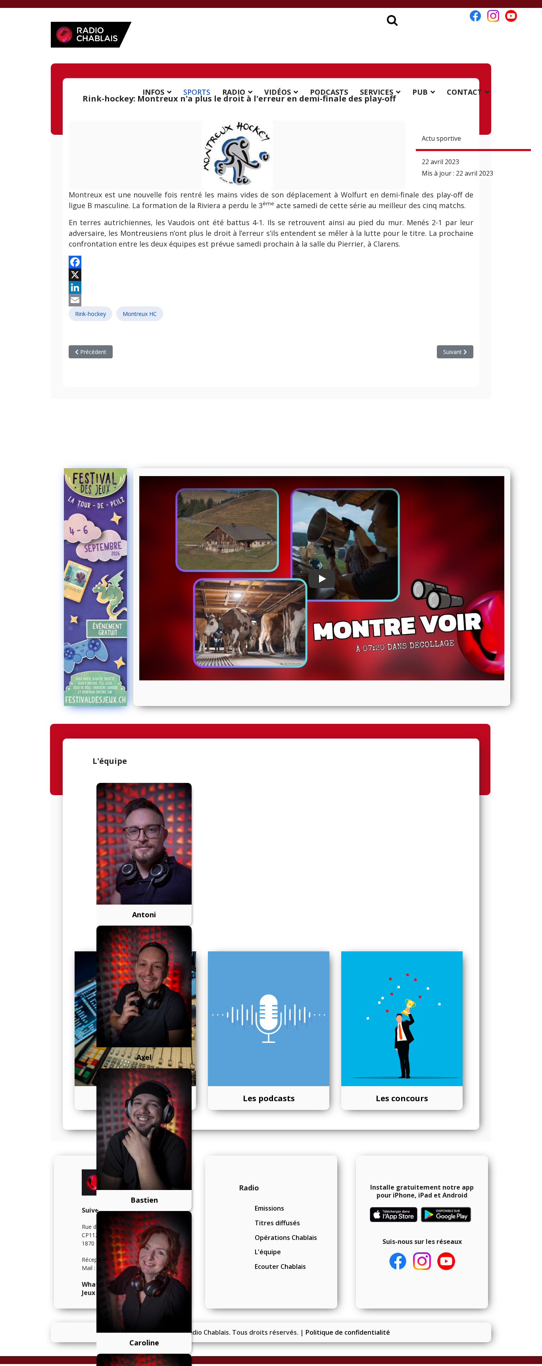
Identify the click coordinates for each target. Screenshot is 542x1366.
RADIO (233, 92)
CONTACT (464, 92)
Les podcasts (269, 1098)
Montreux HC (140, 314)
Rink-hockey (90, 314)
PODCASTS (329, 92)
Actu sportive (441, 138)
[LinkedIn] (271, 287)
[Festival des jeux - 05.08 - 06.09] (95, 587)
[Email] (271, 300)
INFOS (153, 92)
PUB (420, 92)
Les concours (402, 1098)
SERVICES (376, 92)
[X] (271, 274)
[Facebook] (271, 262)
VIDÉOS (277, 92)
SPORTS (196, 92)
